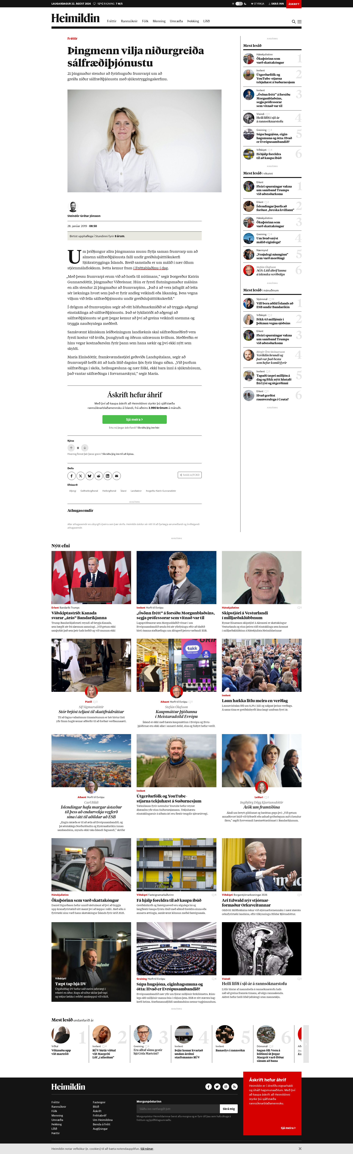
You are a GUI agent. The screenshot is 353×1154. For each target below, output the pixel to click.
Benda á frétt (101, 1124)
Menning (159, 21)
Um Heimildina (103, 1120)
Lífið (206, 21)
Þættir (55, 1133)
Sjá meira (133, 419)
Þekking (193, 21)
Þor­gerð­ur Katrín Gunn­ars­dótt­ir (161, 490)
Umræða (176, 21)
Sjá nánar (146, 1149)
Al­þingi (72, 490)
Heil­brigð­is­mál (109, 490)
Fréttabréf (99, 1115)
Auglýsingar (100, 1128)
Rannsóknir (129, 21)
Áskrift (97, 1111)
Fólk (145, 21)
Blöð (96, 1106)
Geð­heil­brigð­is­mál (89, 490)
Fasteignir (99, 1102)
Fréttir (112, 21)
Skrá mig (229, 1109)
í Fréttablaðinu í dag (150, 268)
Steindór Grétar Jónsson (84, 216)
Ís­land (123, 490)
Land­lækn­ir (136, 490)
